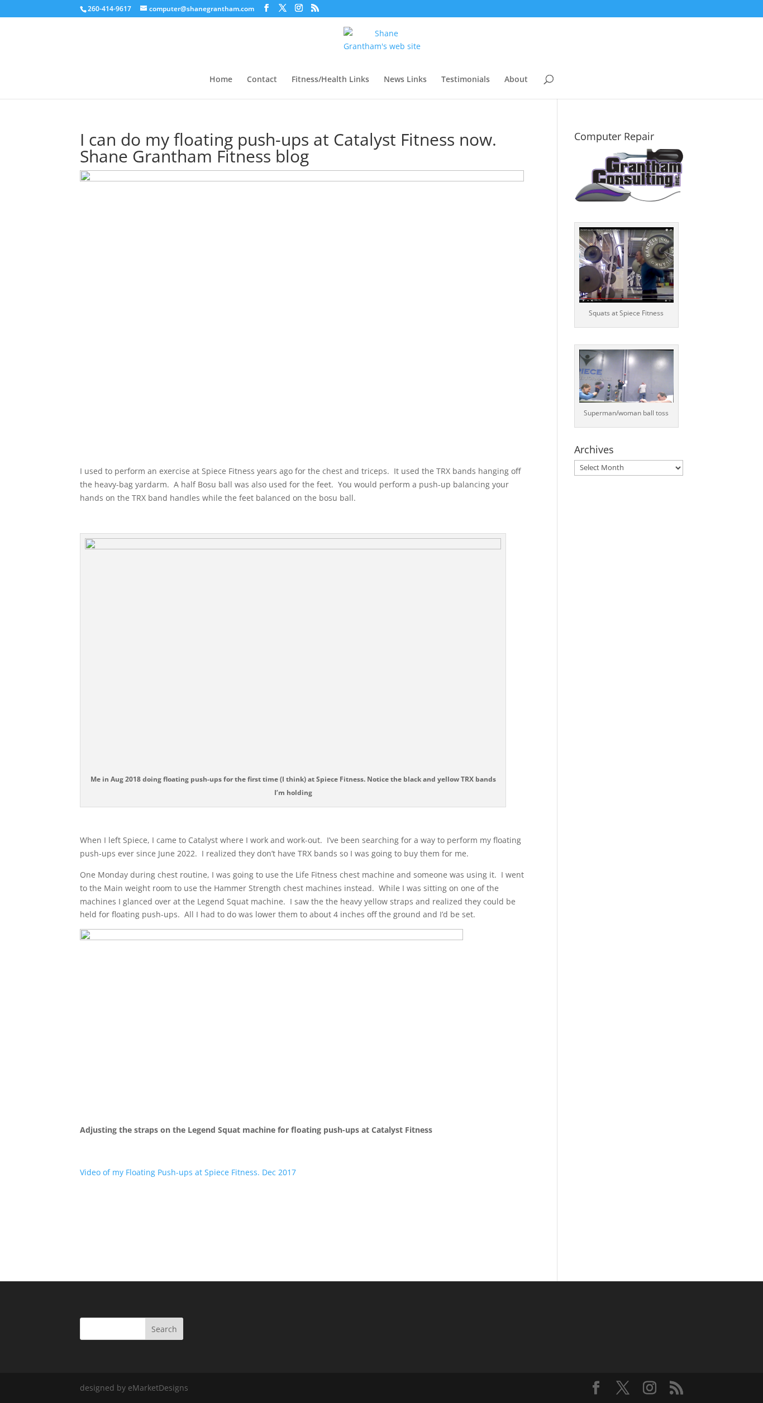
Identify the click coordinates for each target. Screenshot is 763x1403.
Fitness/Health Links (330, 79)
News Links (405, 79)
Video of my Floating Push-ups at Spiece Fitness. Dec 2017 (188, 1172)
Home (220, 79)
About (516, 79)
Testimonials (465, 79)
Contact (262, 79)
